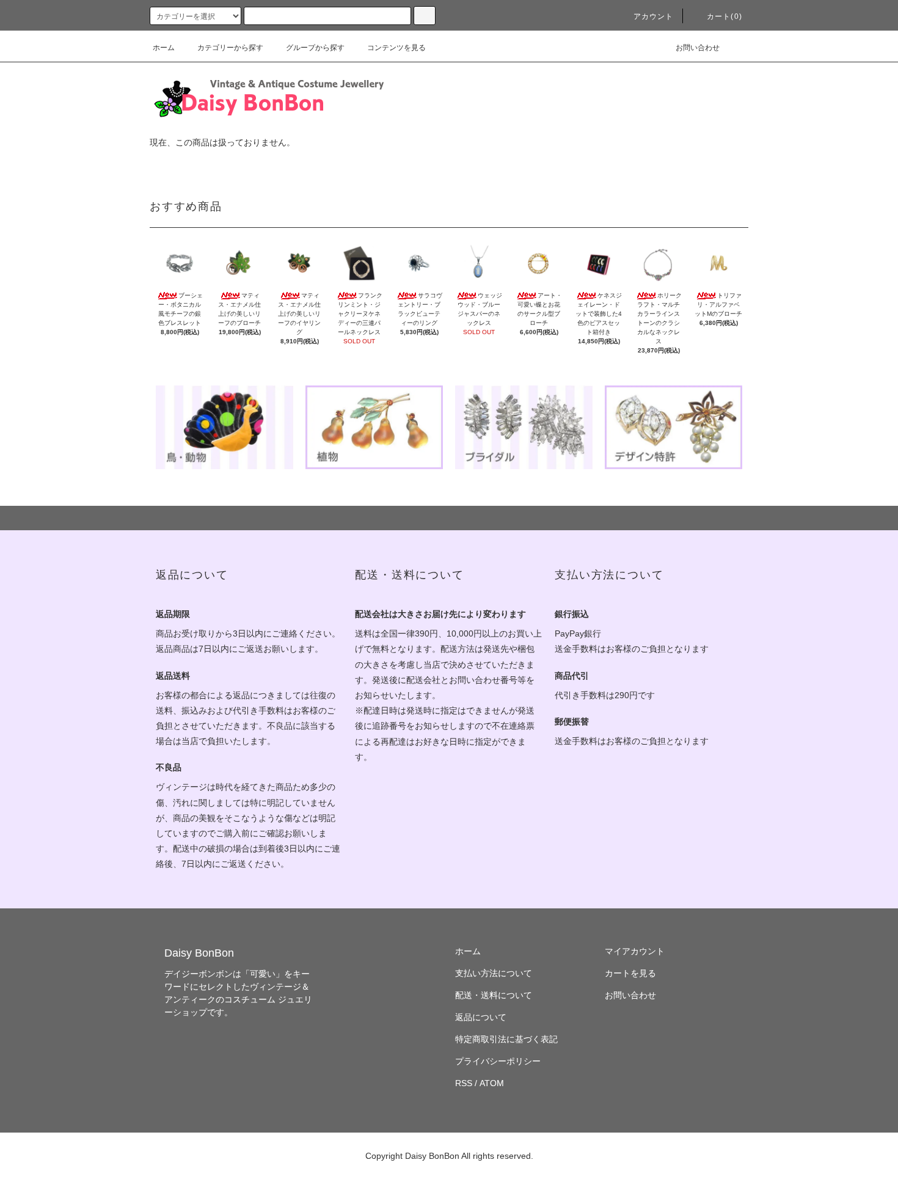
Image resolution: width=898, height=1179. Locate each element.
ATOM (492, 1083)
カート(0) (724, 16)
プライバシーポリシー (498, 1061)
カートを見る (630, 973)
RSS (463, 1083)
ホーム (164, 47)
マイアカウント (635, 951)
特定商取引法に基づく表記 (506, 1039)
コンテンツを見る (396, 47)
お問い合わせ (698, 47)
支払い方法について (493, 973)
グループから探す (315, 47)
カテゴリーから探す (230, 47)
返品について (480, 1017)
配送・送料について (493, 995)
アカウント (653, 16)
